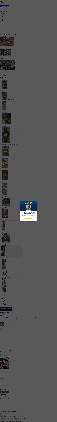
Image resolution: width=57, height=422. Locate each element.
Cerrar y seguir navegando (28, 219)
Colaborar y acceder (28, 218)
